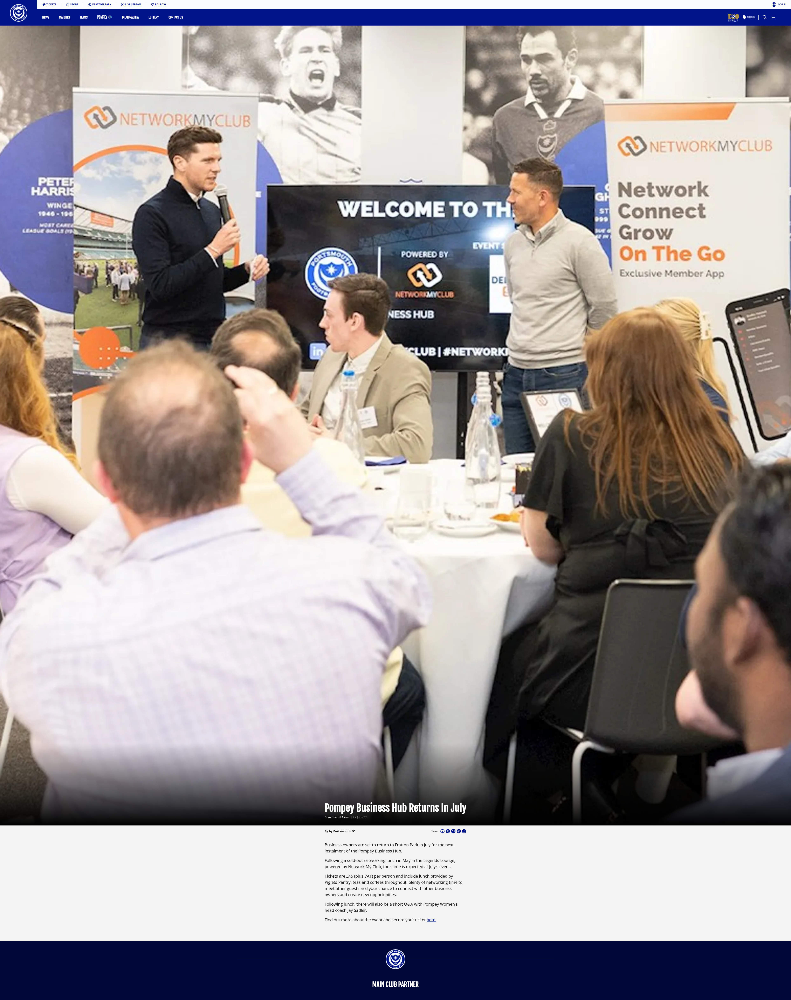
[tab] (49, 4)
